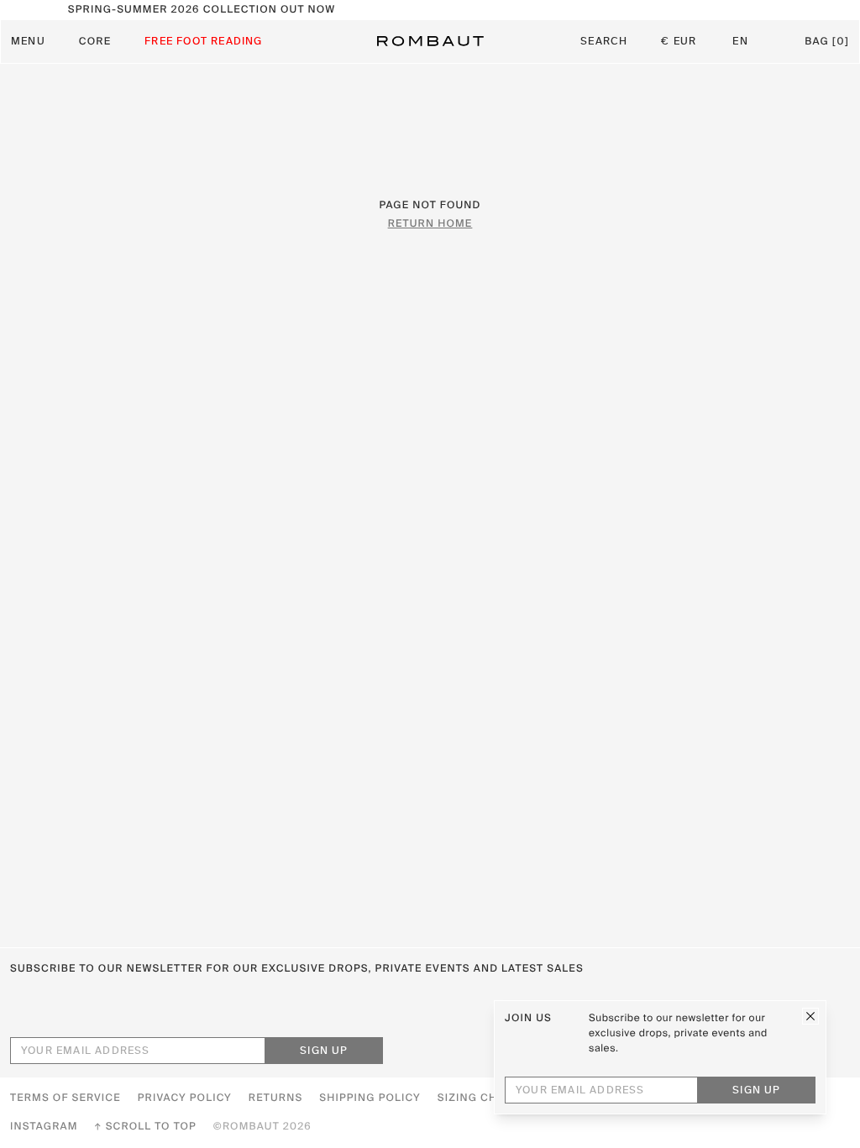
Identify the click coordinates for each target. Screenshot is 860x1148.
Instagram (44, 1127)
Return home (430, 224)
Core (95, 42)
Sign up (324, 1051)
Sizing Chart (479, 1098)
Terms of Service (65, 1098)
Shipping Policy (369, 1098)
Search (603, 42)
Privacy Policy (185, 1098)
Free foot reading (203, 42)
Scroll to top (151, 1127)
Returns (275, 1098)
